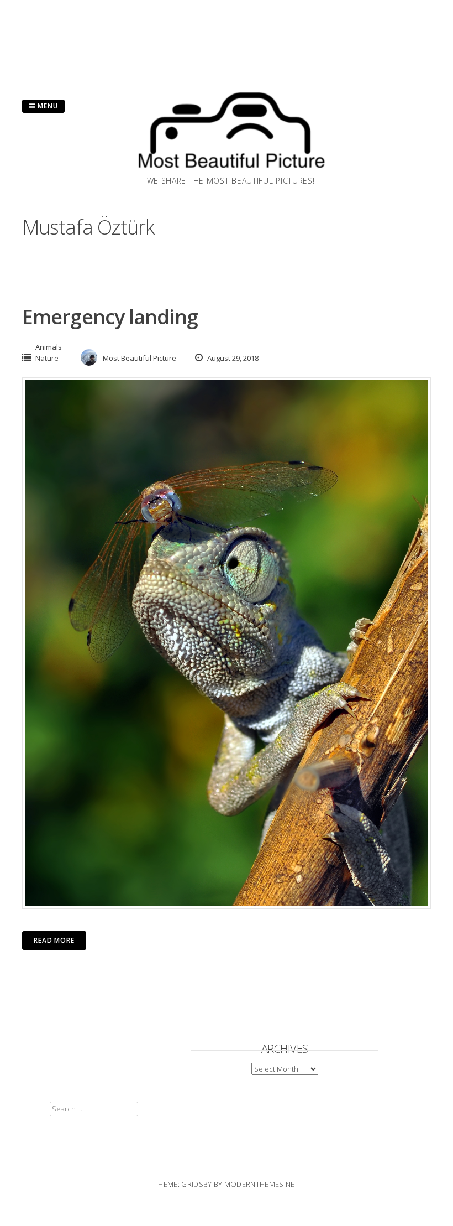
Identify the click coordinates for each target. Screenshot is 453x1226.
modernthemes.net (261, 1184)
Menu (46, 106)
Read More (54, 940)
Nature (47, 358)
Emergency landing (110, 316)
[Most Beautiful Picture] (231, 171)
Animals (48, 347)
